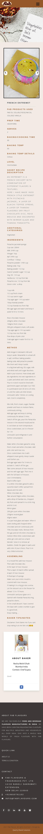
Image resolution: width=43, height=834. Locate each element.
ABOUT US (6, 757)
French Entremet (18, 103)
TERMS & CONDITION (10, 760)
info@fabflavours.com (21, 798)
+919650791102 (14, 794)
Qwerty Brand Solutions (21, 830)
